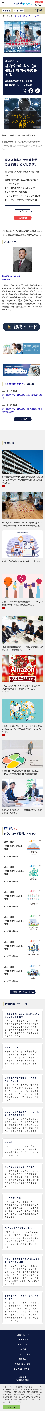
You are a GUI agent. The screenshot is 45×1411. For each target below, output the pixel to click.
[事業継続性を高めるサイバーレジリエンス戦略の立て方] (22, 128)
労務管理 (7, 10)
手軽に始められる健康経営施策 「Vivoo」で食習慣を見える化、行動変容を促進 (22, 603)
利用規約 (22, 1359)
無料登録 (38, 2)
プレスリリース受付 (22, 1354)
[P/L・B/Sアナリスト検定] (21, 374)
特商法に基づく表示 (22, 1364)
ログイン (38, 5)
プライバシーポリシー (22, 1369)
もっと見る (22, 419)
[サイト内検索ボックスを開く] (41, 11)
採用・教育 (19, 10)
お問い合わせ (22, 1344)
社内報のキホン (12, 60)
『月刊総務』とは (23, 1334)
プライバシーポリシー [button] (15, 1402)
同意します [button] (11, 1407)
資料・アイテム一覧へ (23, 991)
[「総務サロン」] (21, 353)
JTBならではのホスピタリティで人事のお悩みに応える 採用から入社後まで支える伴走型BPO (22, 728)
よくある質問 (22, 1339)
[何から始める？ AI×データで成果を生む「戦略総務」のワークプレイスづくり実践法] (22, 51)
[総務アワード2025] (21, 331)
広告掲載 (22, 1349)
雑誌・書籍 (14, 849)
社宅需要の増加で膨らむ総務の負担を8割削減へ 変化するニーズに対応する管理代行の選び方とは (22, 480)
